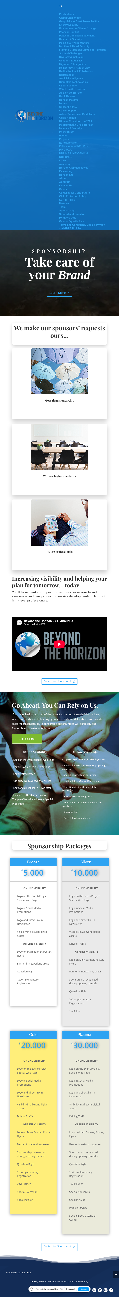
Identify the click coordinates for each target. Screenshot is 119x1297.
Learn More (57, 293)
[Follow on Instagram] (106, 1290)
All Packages (27, 738)
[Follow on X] (100, 1290)
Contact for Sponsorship (58, 681)
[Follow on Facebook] (111, 1290)
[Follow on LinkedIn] (94, 1290)
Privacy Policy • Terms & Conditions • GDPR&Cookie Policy (59, 1281)
